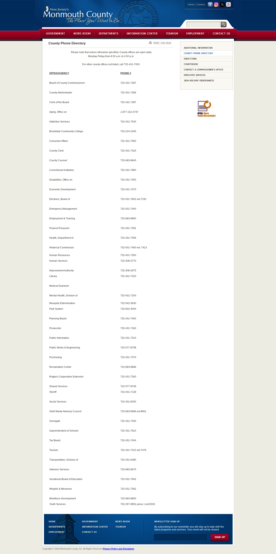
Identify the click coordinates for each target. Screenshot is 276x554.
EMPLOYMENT (56, 531)
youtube (228, 4)
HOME (52, 521)
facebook (210, 4)
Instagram (216, 4)
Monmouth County (81, 15)
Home (191, 4)
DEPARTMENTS (57, 526)
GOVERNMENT (90, 521)
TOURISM (120, 526)
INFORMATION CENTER (95, 526)
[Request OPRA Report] (206, 116)
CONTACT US (89, 531)
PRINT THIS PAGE (162, 42)
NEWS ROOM (122, 521)
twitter (222, 4)
